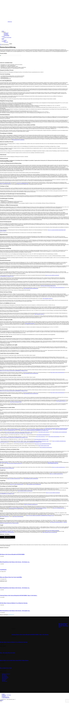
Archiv (3, 38)
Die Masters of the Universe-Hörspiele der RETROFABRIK (12, 554)
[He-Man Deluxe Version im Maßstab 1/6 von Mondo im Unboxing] (14, 640)
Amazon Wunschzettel (7, 37)
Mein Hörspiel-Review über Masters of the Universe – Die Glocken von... (15, 561)
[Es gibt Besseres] (2, 567)
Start (0, 44)
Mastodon (1, 700)
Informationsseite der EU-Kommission (18, 139)
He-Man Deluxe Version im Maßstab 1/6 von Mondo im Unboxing (13, 603)
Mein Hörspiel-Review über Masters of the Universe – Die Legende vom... (15, 610)
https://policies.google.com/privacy (52, 462)
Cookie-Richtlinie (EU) (5, 697)
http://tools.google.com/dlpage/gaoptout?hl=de (48, 285)
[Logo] (4, 29)
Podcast (3, 36)
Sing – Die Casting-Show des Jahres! (7, 652)
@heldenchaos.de (11, 614)
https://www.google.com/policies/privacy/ (58, 467)
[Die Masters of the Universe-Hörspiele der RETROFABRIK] (2, 552)
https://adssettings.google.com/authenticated (31, 478)
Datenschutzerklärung (5, 696)
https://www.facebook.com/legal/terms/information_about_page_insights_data (39, 429)
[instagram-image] (6, 622)
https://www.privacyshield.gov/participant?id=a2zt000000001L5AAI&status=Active (13, 370)
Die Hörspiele (6, 32)
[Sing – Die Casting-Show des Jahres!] (2, 650)
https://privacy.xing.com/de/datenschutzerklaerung (43, 443)
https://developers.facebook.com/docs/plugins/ (25, 490)
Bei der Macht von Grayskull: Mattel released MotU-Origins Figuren (14, 660)
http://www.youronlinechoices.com (9, 430)
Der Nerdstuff (6, 34)
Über (3, 39)
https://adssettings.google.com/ (53, 463)
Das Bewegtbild (6, 35)
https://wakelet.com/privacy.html (44, 445)
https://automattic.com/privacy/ (48, 298)
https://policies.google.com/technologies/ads (57, 287)
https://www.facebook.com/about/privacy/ (14, 429)
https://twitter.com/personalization (54, 436)
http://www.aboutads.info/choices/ (5, 183)
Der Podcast (6, 33)
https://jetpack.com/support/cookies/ (16, 401)
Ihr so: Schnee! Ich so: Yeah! (6, 667)
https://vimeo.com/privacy (4, 462)
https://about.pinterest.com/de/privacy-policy (41, 439)
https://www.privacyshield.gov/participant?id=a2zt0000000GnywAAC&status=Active (34, 430)
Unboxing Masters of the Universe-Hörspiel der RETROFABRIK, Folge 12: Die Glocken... (18, 595)
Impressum (4, 695)
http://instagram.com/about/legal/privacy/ (43, 434)
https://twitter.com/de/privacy (40, 436)
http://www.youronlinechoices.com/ (22, 183)
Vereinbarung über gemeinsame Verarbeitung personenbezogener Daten (56, 428)
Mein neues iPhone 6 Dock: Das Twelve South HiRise (11, 577)
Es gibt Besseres (3, 569)
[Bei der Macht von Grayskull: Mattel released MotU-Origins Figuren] (2, 658)
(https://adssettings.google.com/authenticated (31, 288)
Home (3, 31)
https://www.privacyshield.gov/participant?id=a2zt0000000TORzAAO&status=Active (14, 437)
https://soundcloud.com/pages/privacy (46, 447)
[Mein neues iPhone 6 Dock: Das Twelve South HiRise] (2, 575)
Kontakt (5, 40)
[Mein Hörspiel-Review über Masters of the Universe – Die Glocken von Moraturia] (2, 585)
